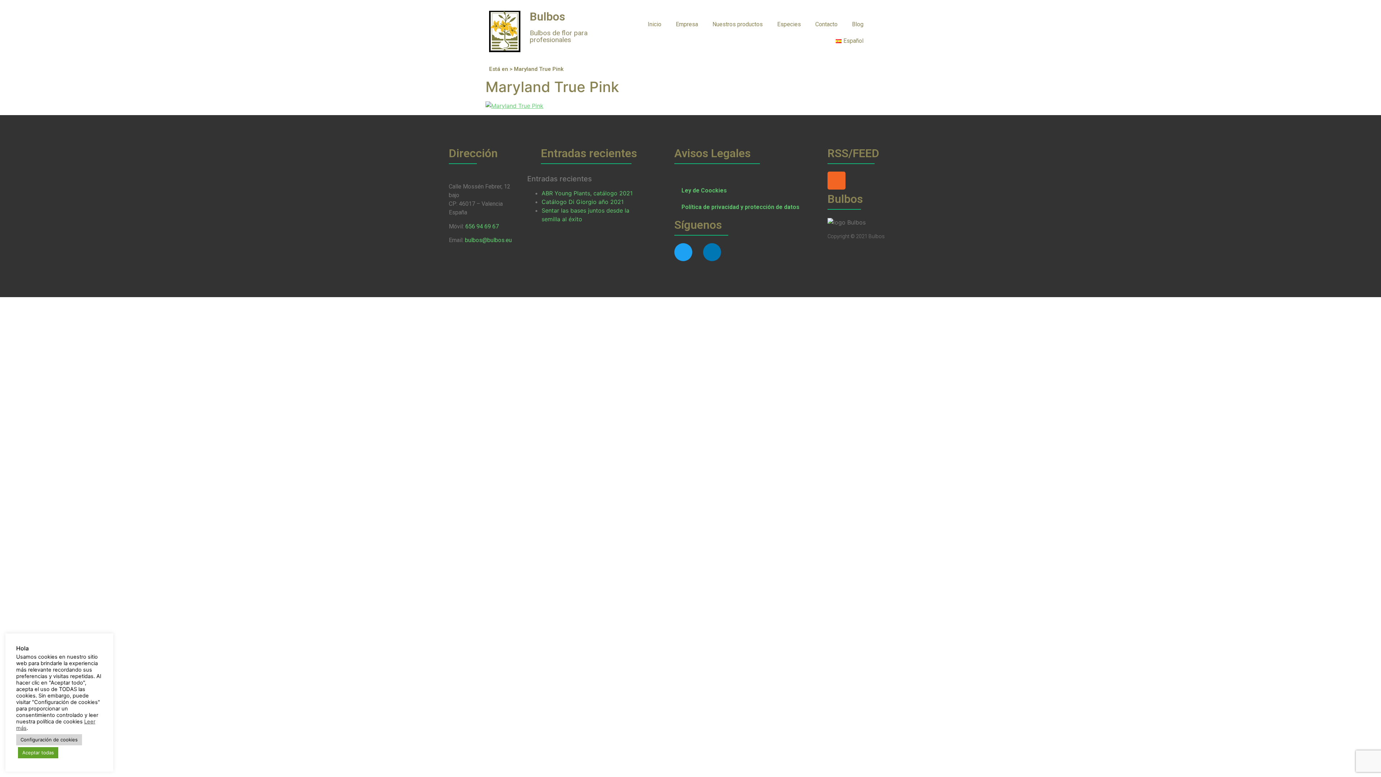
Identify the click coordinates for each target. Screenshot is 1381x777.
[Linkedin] (712, 252)
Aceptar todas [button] (38, 752)
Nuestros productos (737, 24)
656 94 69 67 (482, 226)
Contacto (826, 24)
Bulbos (547, 16)
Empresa (687, 24)
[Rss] (837, 181)
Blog (857, 24)
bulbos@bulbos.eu (488, 240)
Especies (789, 24)
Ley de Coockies (704, 190)
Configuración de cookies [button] (49, 739)
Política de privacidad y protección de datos (740, 207)
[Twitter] (683, 252)
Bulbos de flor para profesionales (559, 36)
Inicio (654, 24)
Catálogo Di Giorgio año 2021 (583, 201)
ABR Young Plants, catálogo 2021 (587, 193)
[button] (885, 24)
